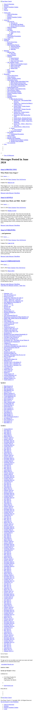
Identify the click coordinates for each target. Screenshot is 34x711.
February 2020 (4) (8, 541)
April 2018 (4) (7, 572)
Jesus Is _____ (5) (8, 305)
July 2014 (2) (7, 629)
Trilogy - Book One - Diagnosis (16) (13, 300)
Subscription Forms (12, 80)
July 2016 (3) (7, 600)
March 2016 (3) (8, 605)
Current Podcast (15, 47)
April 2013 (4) (7, 648)
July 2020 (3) (7, 534)
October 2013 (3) (8, 641)
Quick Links (7, 12)
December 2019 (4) (9, 544)
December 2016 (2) (9, 594)
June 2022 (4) (7, 500)
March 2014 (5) (8, 633)
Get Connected (11, 142)
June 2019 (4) (7, 553)
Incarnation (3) (8, 333)
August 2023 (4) (8, 481)
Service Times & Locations (18, 26)
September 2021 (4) (9, 513)
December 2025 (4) (9, 440)
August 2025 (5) (8, 446)
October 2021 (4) (8, 512)
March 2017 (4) (8, 589)
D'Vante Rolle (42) (9, 403)
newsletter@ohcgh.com (7, 664)
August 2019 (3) (8, 550)
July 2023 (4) (7, 483)
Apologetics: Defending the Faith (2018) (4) (15, 346)
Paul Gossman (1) (8, 408)
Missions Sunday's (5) (9, 378)
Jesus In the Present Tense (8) (11, 347)
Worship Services (12, 96)
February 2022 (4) (8, 506)
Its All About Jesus (12, 42)
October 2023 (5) (8, 478)
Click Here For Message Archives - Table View (13, 285)
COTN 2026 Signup (12, 75)
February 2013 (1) (8, 651)
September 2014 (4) (9, 626)
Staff (12, 33)
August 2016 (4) (8, 598)
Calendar (9, 28)
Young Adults (11, 71)
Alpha (9, 72)
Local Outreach (15, 58)
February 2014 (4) (8, 635)
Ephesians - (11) (8, 293)
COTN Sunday (15, 59)
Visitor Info (7, 39)
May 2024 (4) (7, 468)
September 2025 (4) (9, 445)
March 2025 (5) (8, 453)
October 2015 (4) (8, 613)
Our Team (10, 30)
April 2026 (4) (7, 434)
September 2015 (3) (9, 614)
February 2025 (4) (8, 455)
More (18, 193)
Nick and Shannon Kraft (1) (11, 416)
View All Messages (9, 155)
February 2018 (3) (8, 575)
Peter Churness (12, 179)
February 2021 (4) (8, 524)
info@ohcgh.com (8, 685)
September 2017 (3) (9, 581)
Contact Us (10, 37)
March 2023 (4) (8, 489)
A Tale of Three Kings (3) (10, 344)
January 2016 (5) (8, 608)
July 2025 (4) (7, 448)
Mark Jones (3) (8, 400)
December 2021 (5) (9, 509)
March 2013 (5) (8, 649)
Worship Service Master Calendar (19, 140)
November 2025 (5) (9, 442)
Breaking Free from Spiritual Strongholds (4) (15, 334)
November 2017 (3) (9, 578)
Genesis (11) (7, 357)
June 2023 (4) (7, 484)
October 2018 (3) (8, 565)
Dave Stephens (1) (9, 419)
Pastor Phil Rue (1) (9, 405)
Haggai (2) (7, 372)
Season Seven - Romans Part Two (23, 118)
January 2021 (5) (8, 525)
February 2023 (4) (8, 490)
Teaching (6, 40)
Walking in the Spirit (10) (10, 330)
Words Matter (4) (8, 303)
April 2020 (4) (7, 538)
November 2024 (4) (9, 459)
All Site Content (11, 137)
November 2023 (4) (9, 477)
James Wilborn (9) (8, 397)
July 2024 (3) (7, 465)
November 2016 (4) (9, 595)
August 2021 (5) (8, 515)
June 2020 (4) (7, 535)
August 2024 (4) (8, 464)
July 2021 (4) (7, 516)
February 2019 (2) (8, 559)
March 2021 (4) (8, 522)
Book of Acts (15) (8, 296)
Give (5, 144)
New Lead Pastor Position (14, 91)
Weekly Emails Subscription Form (20, 81)
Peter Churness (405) (9, 402)
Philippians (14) (8, 360)
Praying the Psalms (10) (10, 353)
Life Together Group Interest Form (16, 88)
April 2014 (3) (7, 632)
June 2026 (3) (7, 432)
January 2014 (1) (8, 636)
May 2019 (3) (7, 554)
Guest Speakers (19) (9, 376)
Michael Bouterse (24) (10, 394)
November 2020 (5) (9, 528)
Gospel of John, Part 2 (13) (11, 328)
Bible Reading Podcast (13, 45)
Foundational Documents (17, 134)
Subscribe (10, 34)
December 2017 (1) (9, 576)
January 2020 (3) (8, 543)
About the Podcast (15, 46)
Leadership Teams (15, 31)
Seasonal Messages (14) (10, 375)
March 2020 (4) (8, 540)
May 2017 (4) (7, 586)
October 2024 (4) (8, 461)
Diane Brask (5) (8, 406)
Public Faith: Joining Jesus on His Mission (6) (16, 318)
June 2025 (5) (7, 449)
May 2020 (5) (7, 537)
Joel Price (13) (7, 392)
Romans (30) (7, 306)
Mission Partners (11, 55)
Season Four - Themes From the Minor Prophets (22, 109)
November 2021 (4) (9, 510)
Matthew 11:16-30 (12, 210)
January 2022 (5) (8, 508)
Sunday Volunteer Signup (14, 78)
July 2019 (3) (7, 551)
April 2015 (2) (7, 616)
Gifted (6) (6, 314)
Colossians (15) (8, 368)
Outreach (9, 56)
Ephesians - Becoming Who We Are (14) (14, 355)
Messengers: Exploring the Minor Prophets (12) (16, 317)
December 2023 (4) (9, 475)
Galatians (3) (7, 343)
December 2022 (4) (9, 493)
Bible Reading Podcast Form (18, 83)
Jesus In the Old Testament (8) (12, 341)
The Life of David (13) (10, 295)
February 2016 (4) (8, 607)
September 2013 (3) (9, 642)
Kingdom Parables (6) (9, 312)
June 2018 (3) (7, 569)
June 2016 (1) (7, 601)
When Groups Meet (16, 65)
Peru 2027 (13, 53)
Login (5, 8)
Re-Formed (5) (8, 349)
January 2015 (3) (8, 620)
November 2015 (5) (9, 611)
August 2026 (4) (8, 429)
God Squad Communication (18, 85)
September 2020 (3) (9, 531)
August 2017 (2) (8, 582)
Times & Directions (9, 4)
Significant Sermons (16, 131)
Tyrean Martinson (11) (10, 396)
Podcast (6, 10)
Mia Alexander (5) (9, 389)
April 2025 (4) (7, 452)
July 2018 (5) (7, 567)
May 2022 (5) (7, 502)
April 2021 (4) (7, 521)
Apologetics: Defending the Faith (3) (13, 298)
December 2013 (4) (9, 638)
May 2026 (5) (7, 433)
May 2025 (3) (7, 451)
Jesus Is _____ (6, 176)
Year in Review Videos (13, 90)
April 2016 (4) (7, 604)
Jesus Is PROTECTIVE (9, 169)
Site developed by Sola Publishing (9, 701)
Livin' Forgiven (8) (9, 324)
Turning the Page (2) (9, 327)
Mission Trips (11, 52)
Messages (10, 43)
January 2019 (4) (8, 560)
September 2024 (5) (9, 462)
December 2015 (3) (9, 610)
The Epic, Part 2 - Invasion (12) (12, 363)
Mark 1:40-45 (11, 270)
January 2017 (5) (8, 592)
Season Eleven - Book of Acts (22, 126)
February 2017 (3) (8, 591)
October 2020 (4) (8, 529)
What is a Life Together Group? (19, 64)
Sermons (6, 5)
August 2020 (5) (8, 532)
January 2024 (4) (8, 474)
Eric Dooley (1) (8, 421)
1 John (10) (7, 350)
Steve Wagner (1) (8, 399)
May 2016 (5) (7, 603)
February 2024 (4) (8, 472)
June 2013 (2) (7, 645)
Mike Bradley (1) (8, 415)
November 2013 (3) (9, 639)
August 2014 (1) (8, 627)
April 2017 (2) (7, 588)
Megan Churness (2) (9, 393)
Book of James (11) (9, 311)
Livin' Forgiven (18, 129)
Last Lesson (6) (8, 371)
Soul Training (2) (8, 366)
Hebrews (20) (7, 319)
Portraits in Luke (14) (9, 352)
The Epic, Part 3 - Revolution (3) (12, 362)
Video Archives (11, 77)
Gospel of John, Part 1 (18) (11, 331)
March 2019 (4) (8, 557)
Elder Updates (11, 135)
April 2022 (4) (7, 503)
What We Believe (12, 27)
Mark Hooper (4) (8, 386)
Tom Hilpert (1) (8, 412)
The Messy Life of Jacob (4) (11, 337)
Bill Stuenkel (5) (8, 413)
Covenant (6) (7, 309)
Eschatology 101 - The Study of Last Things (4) (16, 340)
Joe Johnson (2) (8, 418)
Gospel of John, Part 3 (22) (11, 322)
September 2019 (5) (9, 548)
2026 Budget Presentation (14, 36)
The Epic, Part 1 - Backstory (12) (12, 365)
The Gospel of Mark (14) (10, 359)
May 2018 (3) (7, 570)
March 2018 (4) (8, 573)
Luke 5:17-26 (11, 243)
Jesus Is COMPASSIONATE (10, 261)
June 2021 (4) (7, 518)
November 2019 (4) (9, 546)
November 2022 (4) (9, 494)
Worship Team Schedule (17, 141)
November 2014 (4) (9, 623)
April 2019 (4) (7, 556)
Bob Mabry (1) (8, 422)
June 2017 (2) (7, 585)
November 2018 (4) (9, 563)
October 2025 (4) (8, 443)
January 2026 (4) (8, 439)
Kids (8, 69)
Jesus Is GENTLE (7, 197)
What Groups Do (15, 66)
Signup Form (14, 68)
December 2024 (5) (9, 458)
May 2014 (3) (7, 630)
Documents (10, 132)
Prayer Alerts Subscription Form (19, 84)
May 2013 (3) (7, 646)
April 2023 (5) (7, 487)
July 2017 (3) (7, 584)
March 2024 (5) (8, 471)
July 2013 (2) (7, 643)
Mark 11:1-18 (11, 182)
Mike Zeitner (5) (8, 387)
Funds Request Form (12, 87)
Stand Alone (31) (8, 369)
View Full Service (21, 179)
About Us (6, 20)
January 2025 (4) (8, 456)
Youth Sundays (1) (9, 379)
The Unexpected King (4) (10, 315)
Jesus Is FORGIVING (8, 230)
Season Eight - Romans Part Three (23, 119)
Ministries (6, 50)
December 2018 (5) (9, 562)
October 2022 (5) (8, 496)
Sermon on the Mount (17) (11, 338)
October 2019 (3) (8, 547)
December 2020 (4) (9, 527)
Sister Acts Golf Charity (17, 61)
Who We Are (10, 21)
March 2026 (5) (8, 436)
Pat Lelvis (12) (8, 411)
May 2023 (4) (7, 486)
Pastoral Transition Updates (11, 7)
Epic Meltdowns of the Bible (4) (12, 302)
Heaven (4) (7, 308)
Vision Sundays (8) (9, 373)
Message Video (13, 193)
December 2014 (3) (9, 622)
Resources (7, 74)
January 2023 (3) (8, 491)
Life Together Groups (13, 62)
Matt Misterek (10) (9, 390)
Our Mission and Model (17, 24)
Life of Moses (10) (9, 321)
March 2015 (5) (8, 617)
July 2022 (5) (7, 499)
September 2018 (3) (9, 566)
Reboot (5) (7, 325)
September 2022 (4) (9, 497)
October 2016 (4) (8, 597)
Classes (13, 128)
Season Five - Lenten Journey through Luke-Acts (21, 112)
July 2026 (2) (7, 430)
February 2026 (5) (8, 437)
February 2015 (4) (8, 619)
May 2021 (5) (7, 519)
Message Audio (5, 193)
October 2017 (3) (8, 579)
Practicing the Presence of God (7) (13, 336)
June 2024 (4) (7, 467)
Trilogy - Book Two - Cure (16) (12, 299)
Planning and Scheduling (14, 138)
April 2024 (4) (7, 470)
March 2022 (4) (8, 505)
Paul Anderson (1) (8, 409)
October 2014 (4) (8, 624)
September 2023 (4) (9, 480)
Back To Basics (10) (9, 356)
